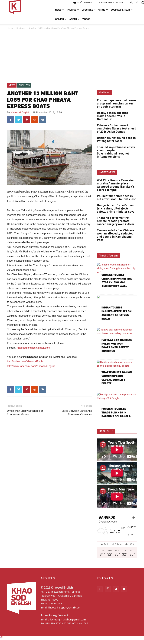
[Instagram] (108, 589)
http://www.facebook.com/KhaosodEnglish (31, 365)
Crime (101, 9)
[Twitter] (116, 589)
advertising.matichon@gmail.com (67, 619)
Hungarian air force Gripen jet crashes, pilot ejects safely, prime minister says (115, 208)
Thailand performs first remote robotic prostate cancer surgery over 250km (115, 221)
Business (21, 28)
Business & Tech (120, 9)
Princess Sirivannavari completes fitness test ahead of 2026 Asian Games (116, 128)
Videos (86, 19)
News (58, 9)
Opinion (59, 19)
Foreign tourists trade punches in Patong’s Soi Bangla (116, 412)
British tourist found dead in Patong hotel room (116, 139)
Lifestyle (87, 9)
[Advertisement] (72, 56)
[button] (131, 2)
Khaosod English (20, 112)
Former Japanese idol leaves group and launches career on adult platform (116, 103)
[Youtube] (124, 589)
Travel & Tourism (108, 255)
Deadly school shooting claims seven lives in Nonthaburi (112, 116)
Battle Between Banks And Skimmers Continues (77, 412)
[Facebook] (136, 2)
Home (10, 28)
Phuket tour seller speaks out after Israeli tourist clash (116, 197)
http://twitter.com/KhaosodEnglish (26, 361)
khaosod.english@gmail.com (33, 347)
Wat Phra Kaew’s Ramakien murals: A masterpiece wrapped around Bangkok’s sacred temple (116, 185)
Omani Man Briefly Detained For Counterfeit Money (25, 412)
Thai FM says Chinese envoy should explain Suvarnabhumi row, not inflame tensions (116, 152)
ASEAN (73, 19)
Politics (71, 9)
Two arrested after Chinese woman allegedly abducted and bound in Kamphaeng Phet (115, 235)
